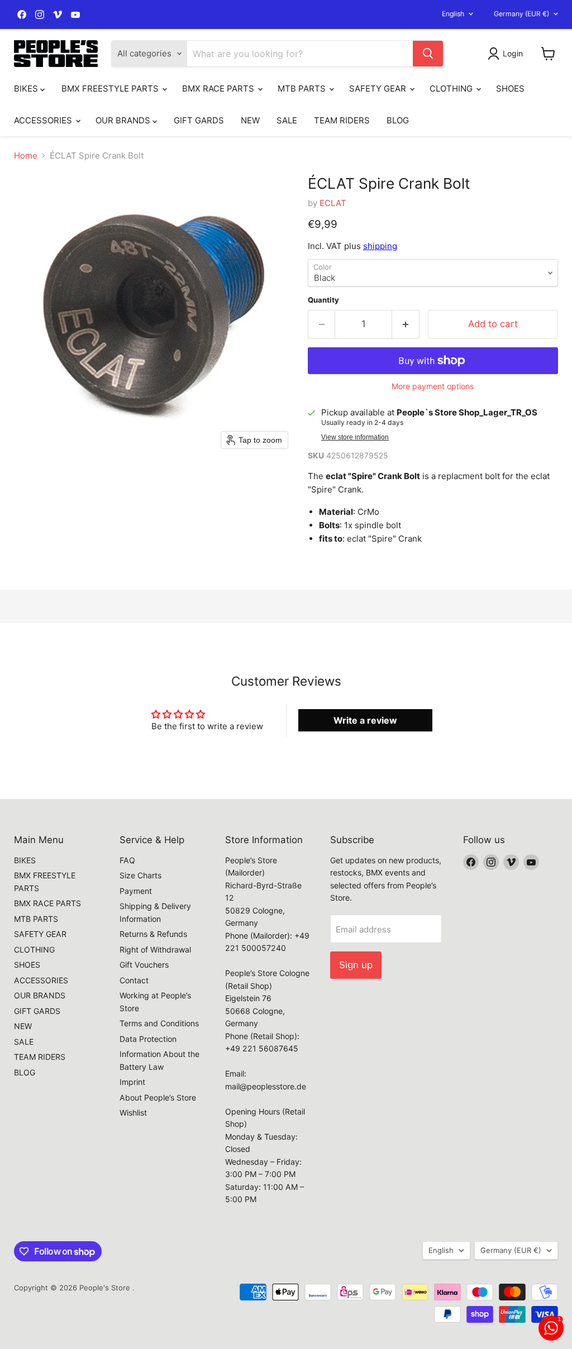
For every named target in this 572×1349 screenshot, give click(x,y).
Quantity (323, 300)
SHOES (510, 88)
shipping (380, 246)
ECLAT (333, 203)
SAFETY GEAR (378, 88)
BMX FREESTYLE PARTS (111, 88)
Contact (134, 980)
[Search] (428, 53)
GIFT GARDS (199, 120)
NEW (250, 120)
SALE (287, 120)
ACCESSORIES (44, 120)
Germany (521, 13)
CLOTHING (452, 88)
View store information (355, 437)
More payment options (433, 386)
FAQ (127, 860)
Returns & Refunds (153, 934)
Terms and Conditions (159, 1023)
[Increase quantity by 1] (406, 324)
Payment (136, 891)
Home (25, 155)
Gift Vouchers (144, 964)
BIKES (27, 88)
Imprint (132, 1082)
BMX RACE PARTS (219, 88)
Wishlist (133, 1112)
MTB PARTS (303, 88)
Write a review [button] (365, 720)
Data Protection (148, 1039)
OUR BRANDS (124, 120)
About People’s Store (158, 1097)
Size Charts (140, 875)
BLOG (398, 120)
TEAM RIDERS (342, 120)
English (453, 13)
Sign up (356, 964)
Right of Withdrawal (155, 949)
